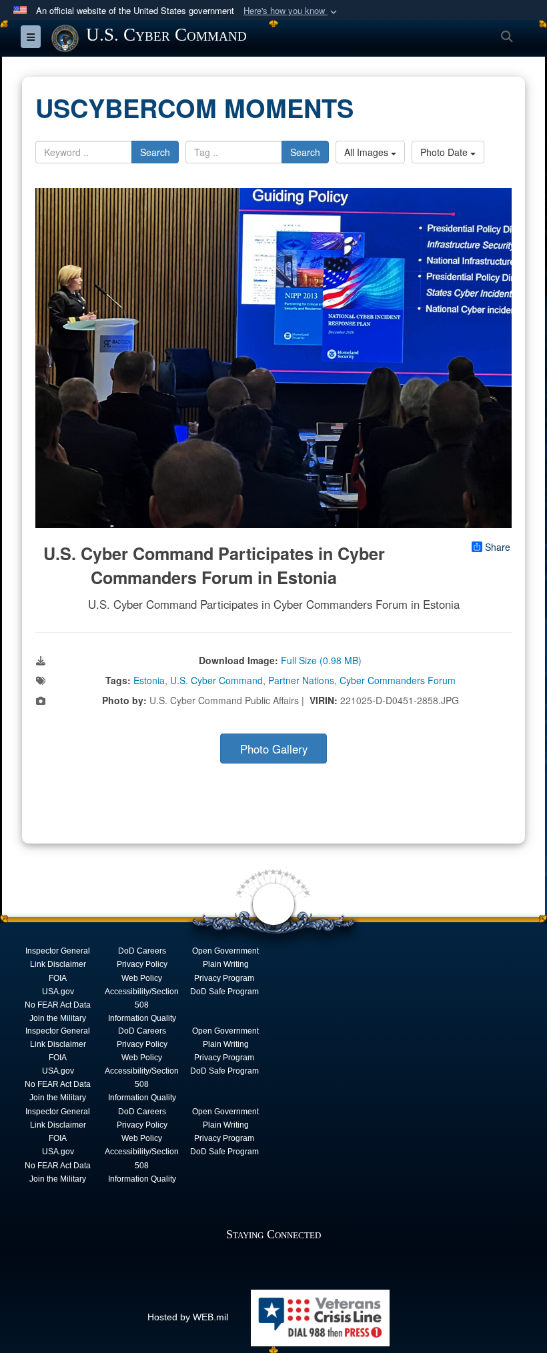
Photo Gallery (274, 749)
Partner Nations (301, 680)
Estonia (149, 680)
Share (497, 546)
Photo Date (445, 152)
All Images (367, 152)
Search (155, 152)
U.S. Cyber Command (216, 680)
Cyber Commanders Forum (398, 680)
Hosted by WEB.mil (187, 1317)
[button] (291, 11)
